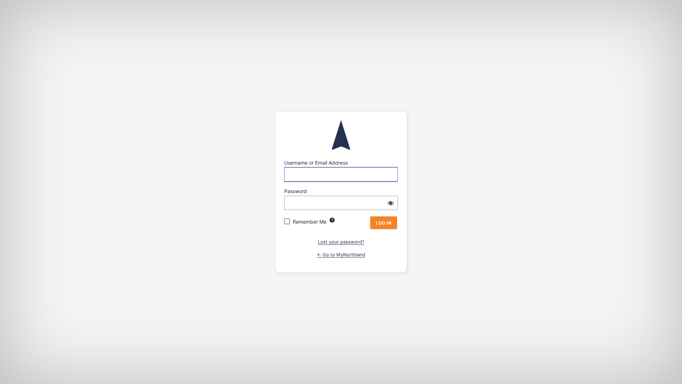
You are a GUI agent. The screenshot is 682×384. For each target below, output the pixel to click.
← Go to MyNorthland (341, 254)
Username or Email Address (316, 163)
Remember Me (309, 222)
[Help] (332, 220)
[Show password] (391, 203)
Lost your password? (341, 242)
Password (295, 191)
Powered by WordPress (341, 135)
